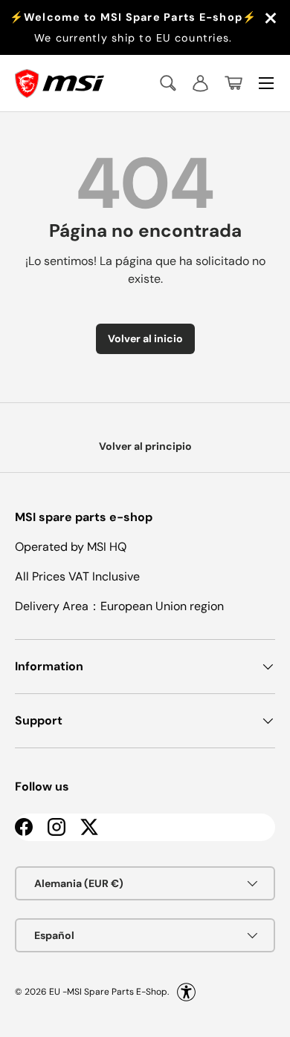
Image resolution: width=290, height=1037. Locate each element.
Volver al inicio (145, 338)
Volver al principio (145, 446)
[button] (233, 83)
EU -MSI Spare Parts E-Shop (108, 992)
